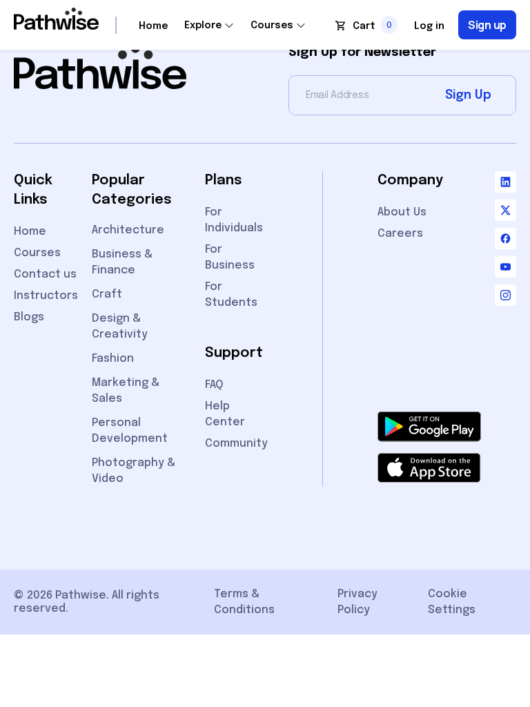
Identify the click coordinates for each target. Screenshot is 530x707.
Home (153, 26)
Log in (429, 26)
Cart (364, 26)
